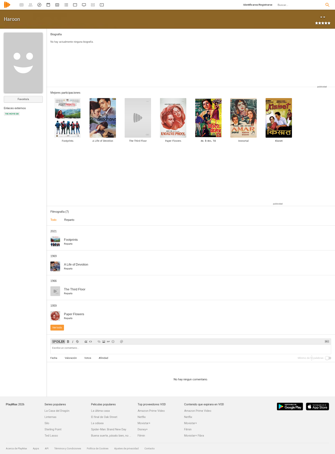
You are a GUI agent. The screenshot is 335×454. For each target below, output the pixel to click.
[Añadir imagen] (103, 341)
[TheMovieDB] (12, 116)
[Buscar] (327, 5)
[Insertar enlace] (99, 341)
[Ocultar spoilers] (58, 341)
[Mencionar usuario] (121, 341)
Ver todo (57, 327)
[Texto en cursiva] (72, 341)
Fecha (53, 357)
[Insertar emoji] (113, 341)
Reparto (69, 219)
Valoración (71, 357)
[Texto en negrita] (68, 341)
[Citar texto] (86, 341)
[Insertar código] (90, 341)
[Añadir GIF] (108, 341)
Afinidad (103, 357)
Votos (87, 357)
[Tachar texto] (77, 341)
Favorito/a (23, 99)
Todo (53, 219)
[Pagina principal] (7, 7)
